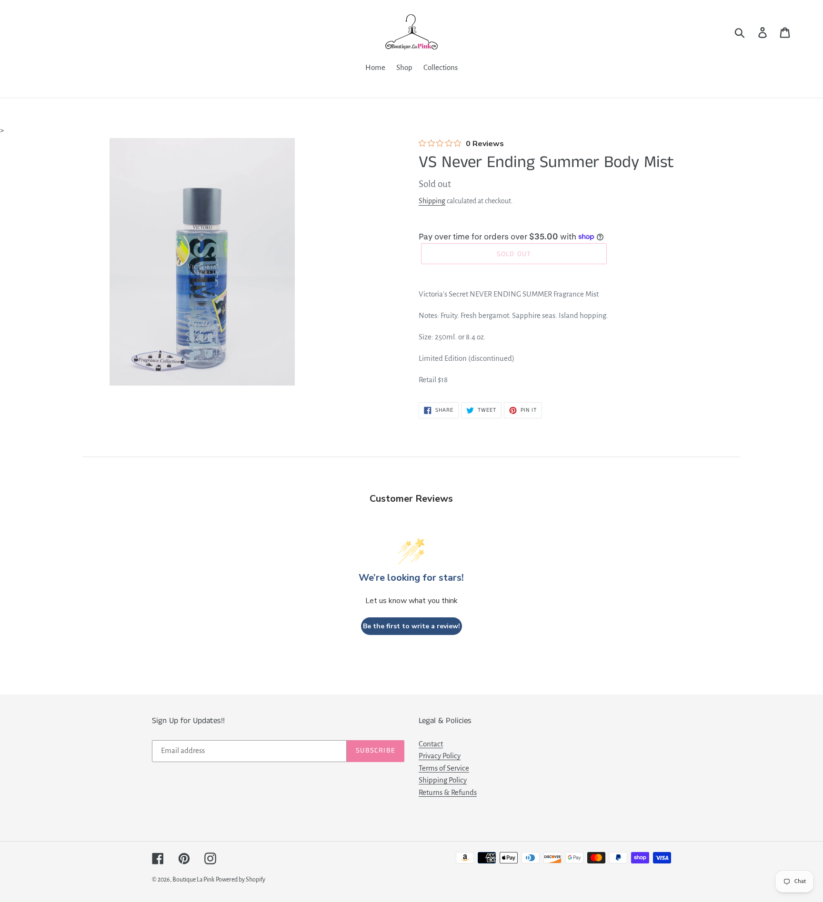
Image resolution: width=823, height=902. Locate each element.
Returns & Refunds (448, 792)
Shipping (432, 201)
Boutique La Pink (193, 879)
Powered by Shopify (240, 879)
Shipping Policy (443, 780)
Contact (431, 744)
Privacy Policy (440, 756)
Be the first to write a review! (411, 626)
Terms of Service (444, 768)
